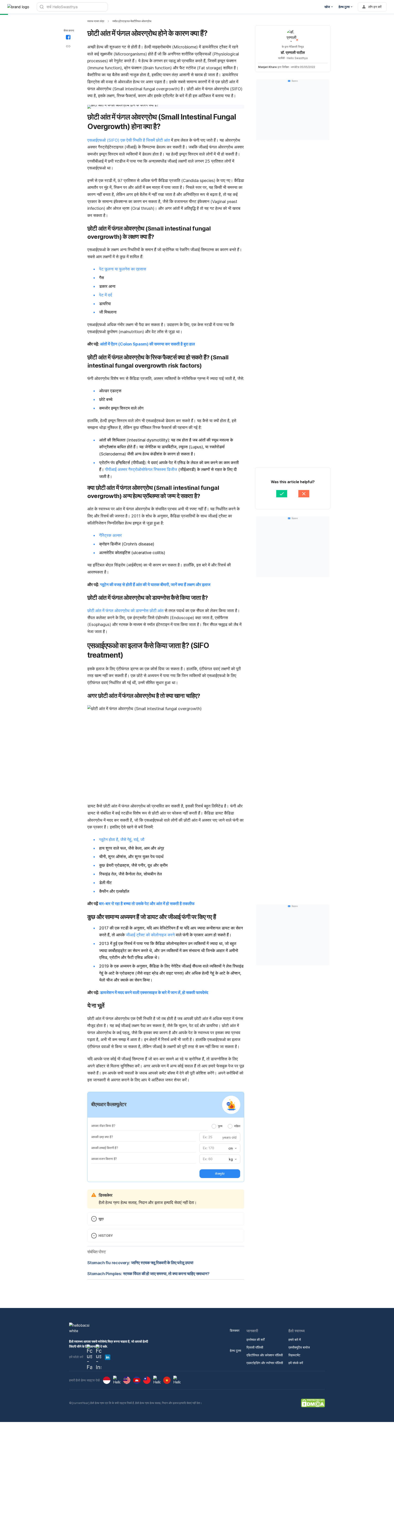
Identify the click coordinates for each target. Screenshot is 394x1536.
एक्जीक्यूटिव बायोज (299, 1347)
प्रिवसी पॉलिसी (254, 1347)
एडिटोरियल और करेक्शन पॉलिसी (264, 1355)
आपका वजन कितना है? (104, 1159)
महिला (237, 1126)
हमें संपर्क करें (295, 1363)
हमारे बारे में (294, 1339)
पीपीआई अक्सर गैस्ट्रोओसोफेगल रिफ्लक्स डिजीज (141, 469)
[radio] (214, 1126)
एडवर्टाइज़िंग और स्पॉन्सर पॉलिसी (264, 1363)
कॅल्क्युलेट (220, 1173)
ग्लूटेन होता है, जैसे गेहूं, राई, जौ (121, 839)
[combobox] (232, 1148)
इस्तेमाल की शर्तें (255, 1339)
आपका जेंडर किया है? (103, 1126)
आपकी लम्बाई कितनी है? (104, 1148)
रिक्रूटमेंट (294, 1355)
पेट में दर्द (105, 295)
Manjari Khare (267, 67)
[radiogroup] (226, 1126)
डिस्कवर (234, 1330)
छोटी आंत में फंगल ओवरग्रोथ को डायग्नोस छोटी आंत (125, 610)
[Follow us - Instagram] (98, 1357)
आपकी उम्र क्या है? (102, 1137)
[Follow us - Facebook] (89, 1357)
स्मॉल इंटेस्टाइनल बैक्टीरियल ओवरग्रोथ (131, 21)
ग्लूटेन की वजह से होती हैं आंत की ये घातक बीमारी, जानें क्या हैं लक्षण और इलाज (155, 584)
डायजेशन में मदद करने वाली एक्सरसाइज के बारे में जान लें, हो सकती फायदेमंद (154, 992)
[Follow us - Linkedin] (107, 1357)
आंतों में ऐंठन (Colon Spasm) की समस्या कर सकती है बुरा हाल (147, 344)
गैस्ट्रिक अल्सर (110, 535)
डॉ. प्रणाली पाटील (293, 52)
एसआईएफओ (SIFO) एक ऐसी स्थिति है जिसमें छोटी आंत (128, 140)
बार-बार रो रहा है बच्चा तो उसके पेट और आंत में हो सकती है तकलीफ (146, 903)
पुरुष (220, 1126)
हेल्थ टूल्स (235, 1350)
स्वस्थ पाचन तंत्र (95, 21)
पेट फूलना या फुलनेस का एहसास (122, 269)
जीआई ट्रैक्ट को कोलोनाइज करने (150, 934)
